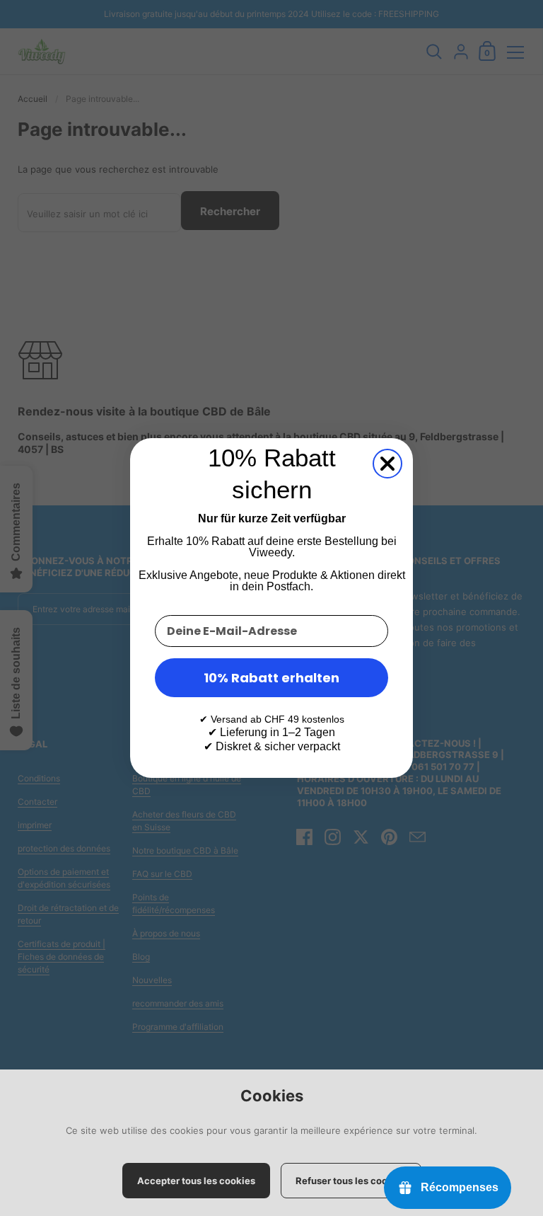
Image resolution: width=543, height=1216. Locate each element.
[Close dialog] (387, 463)
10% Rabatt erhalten (271, 678)
